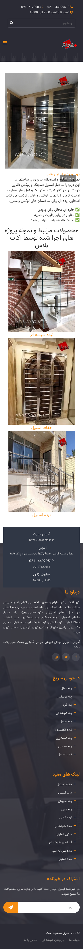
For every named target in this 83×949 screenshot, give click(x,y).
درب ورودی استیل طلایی (62, 174)
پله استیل (66, 721)
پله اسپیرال (65, 801)
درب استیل (65, 792)
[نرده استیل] (41, 471)
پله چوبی (66, 809)
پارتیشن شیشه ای (53, 940)
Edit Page (68, 178)
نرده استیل (41, 514)
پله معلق (66, 688)
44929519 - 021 (58, 7)
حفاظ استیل (41, 427)
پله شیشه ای (64, 713)
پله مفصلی (65, 746)
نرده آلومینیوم (63, 729)
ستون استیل (64, 834)
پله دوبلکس (64, 696)
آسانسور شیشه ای (60, 842)
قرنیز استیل (65, 754)
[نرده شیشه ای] (41, 291)
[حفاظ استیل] (41, 381)
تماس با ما (30, 940)
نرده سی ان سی (62, 850)
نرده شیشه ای (41, 334)
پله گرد (67, 704)
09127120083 (31, 7)
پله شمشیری (64, 738)
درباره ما (74, 940)
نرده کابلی (65, 817)
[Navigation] (5, 42)
